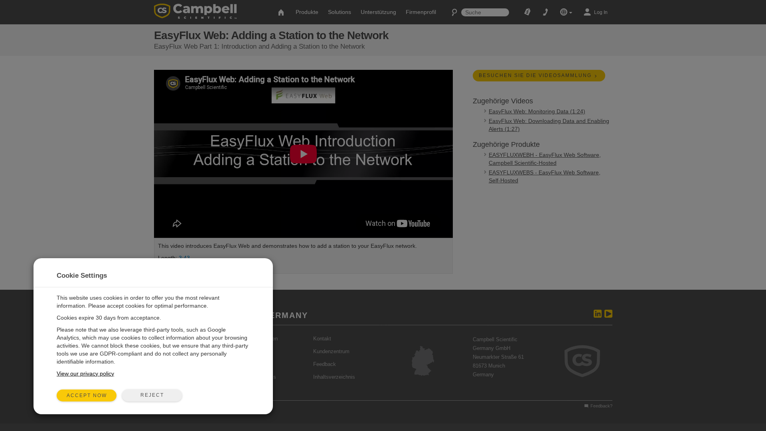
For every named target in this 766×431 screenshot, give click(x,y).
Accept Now (87, 395)
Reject (152, 395)
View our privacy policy (85, 373)
